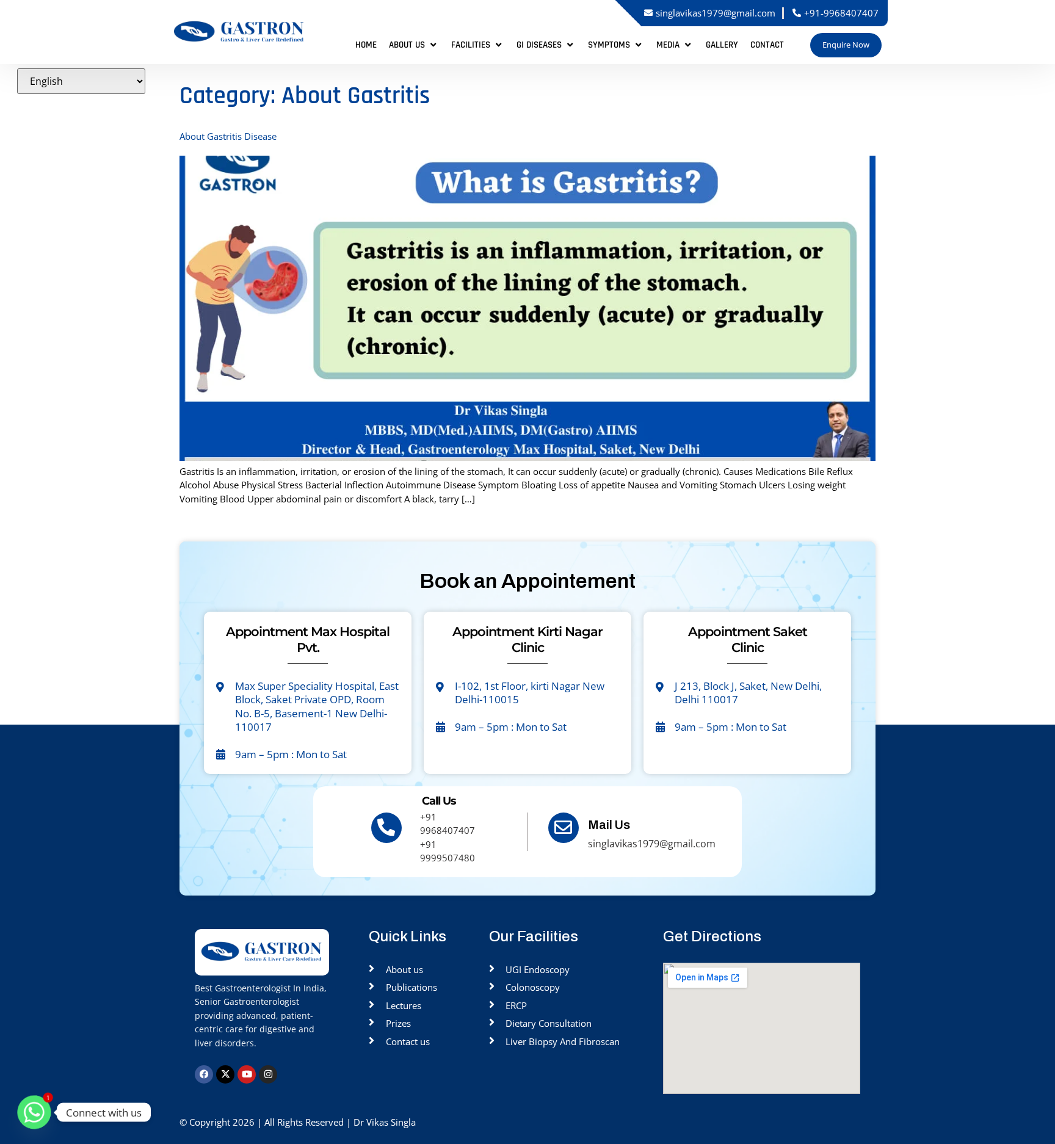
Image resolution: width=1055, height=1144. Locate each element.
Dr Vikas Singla (385, 1122)
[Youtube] (246, 1074)
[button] (414, 45)
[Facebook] (204, 1074)
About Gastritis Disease (228, 136)
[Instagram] (268, 1074)
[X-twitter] (225, 1074)
